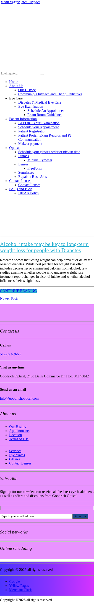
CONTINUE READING (18, 291)
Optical (14, 148)
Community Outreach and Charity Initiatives (50, 94)
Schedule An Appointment (46, 111)
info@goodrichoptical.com (19, 398)
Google (14, 581)
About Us (16, 86)
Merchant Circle (20, 590)
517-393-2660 (10, 354)
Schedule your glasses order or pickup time (49, 152)
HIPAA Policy (28, 193)
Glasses (14, 459)
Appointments (19, 431)
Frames (23, 156)
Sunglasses (26, 172)
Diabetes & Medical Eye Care (39, 102)
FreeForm (34, 168)
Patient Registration (32, 131)
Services (15, 451)
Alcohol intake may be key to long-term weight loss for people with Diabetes (44, 247)
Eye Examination (30, 106)
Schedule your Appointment (38, 127)
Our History (27, 90)
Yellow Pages (19, 586)
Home (13, 82)
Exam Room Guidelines (44, 115)
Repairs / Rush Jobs (32, 177)
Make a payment (30, 144)
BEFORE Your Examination (39, 123)
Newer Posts (9, 298)
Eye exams (17, 455)
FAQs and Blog (20, 189)
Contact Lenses (20, 181)
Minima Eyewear (39, 160)
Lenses (23, 164)
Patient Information (23, 119)
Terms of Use (19, 439)
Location (15, 435)
